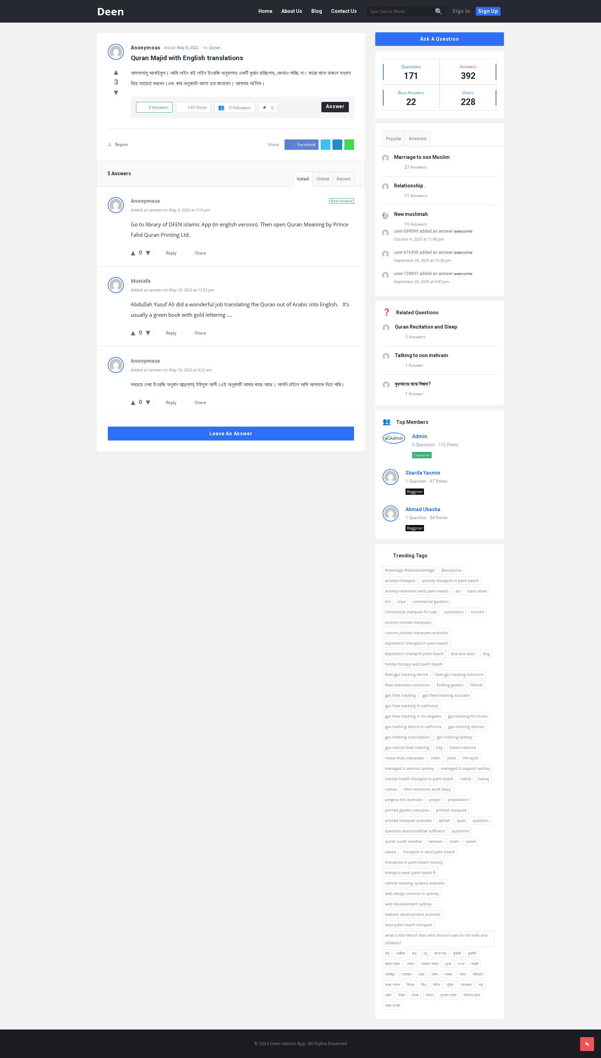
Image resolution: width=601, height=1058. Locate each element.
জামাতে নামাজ (430, 963)
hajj (439, 747)
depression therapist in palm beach (416, 643)
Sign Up (488, 11)
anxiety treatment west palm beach (416, 590)
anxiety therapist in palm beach (450, 580)
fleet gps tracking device (406, 674)
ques (461, 820)
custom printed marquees (408, 622)
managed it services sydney (409, 768)
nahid (465, 778)
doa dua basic (463, 653)
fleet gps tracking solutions (459, 674)
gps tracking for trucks (468, 716)
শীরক (401, 995)
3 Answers (415, 337)
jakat (451, 757)
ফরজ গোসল (392, 984)
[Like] (116, 71)
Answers (417, 138)
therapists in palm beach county (414, 862)
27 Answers (415, 167)
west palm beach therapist (408, 924)
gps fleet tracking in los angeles (413, 716)
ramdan (435, 841)
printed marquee (451, 810)
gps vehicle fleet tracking (407, 747)
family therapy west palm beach (413, 664)
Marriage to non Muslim (422, 157)
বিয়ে (423, 984)
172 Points (449, 444)
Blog (316, 11)
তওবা (461, 963)
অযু (387, 953)
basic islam (477, 590)
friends (477, 684)
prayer (435, 799)
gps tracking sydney (454, 737)
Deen (110, 11)
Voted (303, 178)
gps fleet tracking (400, 695)
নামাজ (448, 974)
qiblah (444, 820)
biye (402, 601)
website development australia (412, 914)
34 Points (439, 517)
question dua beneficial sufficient (415, 830)
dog (486, 653)
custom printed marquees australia (416, 632)
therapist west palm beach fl (410, 872)
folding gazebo (450, 684)
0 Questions (423, 444)
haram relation (463, 747)
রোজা (388, 995)
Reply (171, 253)
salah (454, 841)
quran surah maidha (403, 841)
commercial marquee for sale (411, 611)
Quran (215, 47)
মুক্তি (450, 984)
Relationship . (409, 185)
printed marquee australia (408, 820)
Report (121, 144)
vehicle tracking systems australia (414, 883)
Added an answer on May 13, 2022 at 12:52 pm (172, 289)
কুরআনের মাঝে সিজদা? (413, 384)
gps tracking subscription (407, 737)
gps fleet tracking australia (446, 695)
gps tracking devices (466, 726)
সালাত (429, 995)
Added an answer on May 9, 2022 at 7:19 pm (170, 209)
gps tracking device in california (413, 726)
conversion (454, 611)
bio (388, 601)
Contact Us (344, 11)
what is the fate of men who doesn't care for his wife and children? (436, 938)
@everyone (451, 570)
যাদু (481, 984)
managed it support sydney (465, 768)
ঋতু (414, 953)
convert (477, 611)
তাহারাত (406, 974)
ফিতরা (410, 984)
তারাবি (474, 963)
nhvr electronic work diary (427, 789)
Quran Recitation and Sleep (426, 327)
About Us (291, 11)
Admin (419, 436)
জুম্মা (448, 963)
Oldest (322, 178)
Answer (335, 106)
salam (471, 841)
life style (470, 757)
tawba (390, 851)
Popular (393, 138)
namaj (483, 778)
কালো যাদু (440, 953)
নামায (462, 974)
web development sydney (408, 903)
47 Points (439, 481)
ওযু (425, 953)
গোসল (411, 963)
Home (265, 11)
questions (461, 830)
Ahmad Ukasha (423, 509)
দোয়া (421, 974)
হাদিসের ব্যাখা (471, 995)
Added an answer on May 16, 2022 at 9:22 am (171, 369)
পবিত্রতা (478, 974)
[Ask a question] (587, 1044)
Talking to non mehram (421, 355)
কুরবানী (472, 953)
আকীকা (400, 953)
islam (435, 757)
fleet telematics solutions (407, 684)
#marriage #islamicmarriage (409, 570)
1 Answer (414, 365)
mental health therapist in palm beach (419, 778)
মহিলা (436, 984)
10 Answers (415, 224)
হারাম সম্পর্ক (392, 1005)
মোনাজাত (466, 984)
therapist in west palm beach (429, 851)
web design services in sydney (412, 893)
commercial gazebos (430, 601)
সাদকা (415, 995)
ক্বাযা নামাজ (392, 963)
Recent (344, 178)
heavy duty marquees (404, 757)
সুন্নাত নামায (448, 995)
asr (457, 590)
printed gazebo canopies (407, 810)
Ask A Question (439, 39)
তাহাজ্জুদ (390, 974)
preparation (458, 799)
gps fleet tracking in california (411, 705)
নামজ (434, 974)
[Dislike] (116, 92)
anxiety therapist (400, 580)
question (481, 820)
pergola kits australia (403, 799)
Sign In (461, 11)
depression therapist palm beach (414, 653)
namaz (391, 789)
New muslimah (411, 214)
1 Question (416, 481)
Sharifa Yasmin (423, 473)
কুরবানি (457, 953)
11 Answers (415, 196)
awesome (463, 231)
